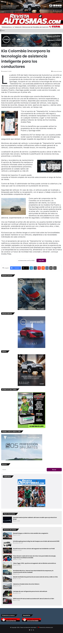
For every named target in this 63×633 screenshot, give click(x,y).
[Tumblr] (35, 268)
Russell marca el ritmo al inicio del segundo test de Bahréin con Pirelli (34, 548)
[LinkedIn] (31, 268)
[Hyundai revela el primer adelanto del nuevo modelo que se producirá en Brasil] (7, 520)
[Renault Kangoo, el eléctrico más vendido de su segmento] (7, 535)
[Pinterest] (39, 268)
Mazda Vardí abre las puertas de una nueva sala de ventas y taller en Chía (35, 577)
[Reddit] (43, 268)
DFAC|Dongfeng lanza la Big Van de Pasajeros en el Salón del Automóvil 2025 (36, 541)
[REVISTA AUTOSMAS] (31, 21)
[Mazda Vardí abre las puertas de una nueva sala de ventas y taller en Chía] (7, 579)
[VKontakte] (47, 268)
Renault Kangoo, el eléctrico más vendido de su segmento (30, 533)
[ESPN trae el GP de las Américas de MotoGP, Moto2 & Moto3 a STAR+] (7, 601)
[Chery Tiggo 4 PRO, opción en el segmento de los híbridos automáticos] (7, 565)
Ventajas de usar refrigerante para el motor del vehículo (30, 591)
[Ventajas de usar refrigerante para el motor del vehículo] (7, 594)
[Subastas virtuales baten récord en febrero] (7, 586)
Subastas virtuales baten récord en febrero (26, 584)
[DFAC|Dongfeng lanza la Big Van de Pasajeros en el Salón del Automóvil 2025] (7, 543)
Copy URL (41, 260)
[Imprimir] (55, 268)
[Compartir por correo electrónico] (51, 268)
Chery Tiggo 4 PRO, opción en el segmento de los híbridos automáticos (34, 563)
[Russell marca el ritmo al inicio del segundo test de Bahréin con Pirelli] (7, 551)
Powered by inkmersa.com (46, 627)
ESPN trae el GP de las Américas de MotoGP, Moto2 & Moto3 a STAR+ (33, 598)
